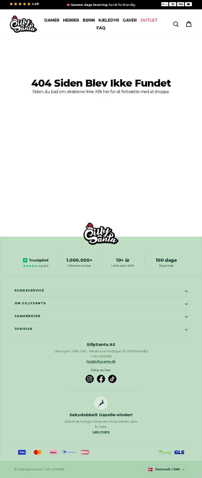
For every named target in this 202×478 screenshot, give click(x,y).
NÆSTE (101, 281)
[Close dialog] (194, 8)
